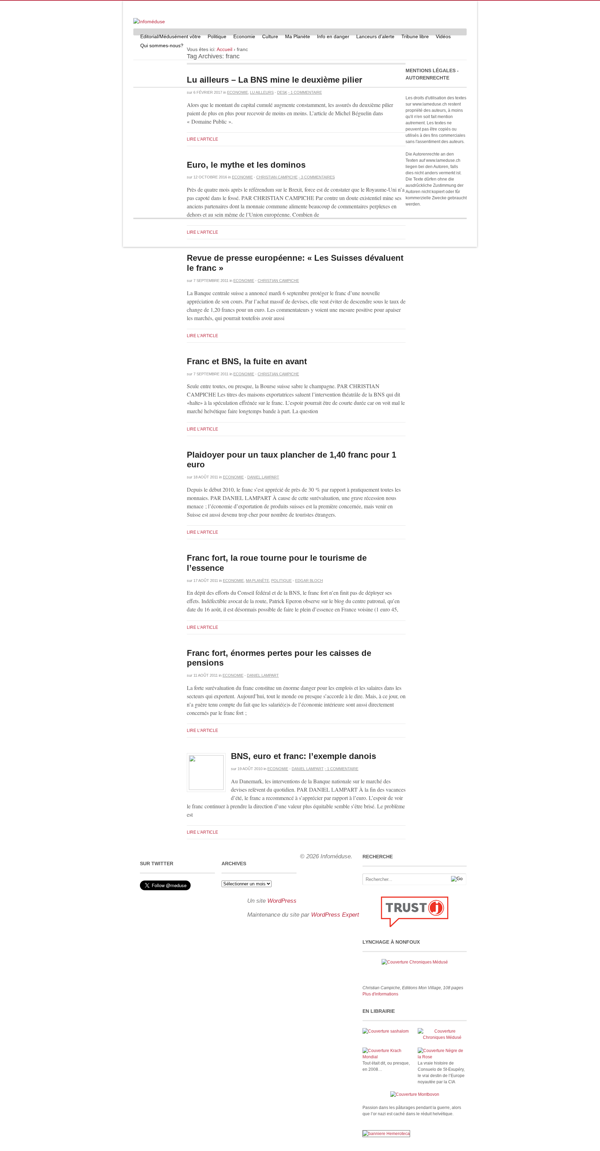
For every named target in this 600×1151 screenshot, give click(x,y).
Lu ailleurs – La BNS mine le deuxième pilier (274, 79)
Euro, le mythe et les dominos (246, 164)
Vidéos (443, 36)
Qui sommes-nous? (161, 45)
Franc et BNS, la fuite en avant (247, 361)
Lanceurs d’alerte (375, 36)
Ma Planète (297, 36)
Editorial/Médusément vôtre (170, 36)
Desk (282, 92)
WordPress (282, 901)
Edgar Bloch (309, 580)
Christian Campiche (277, 177)
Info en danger (333, 36)
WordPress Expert (335, 914)
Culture (270, 36)
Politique (217, 36)
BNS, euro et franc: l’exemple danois (303, 756)
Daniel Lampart (263, 477)
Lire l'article (202, 139)
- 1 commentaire (305, 92)
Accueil (224, 49)
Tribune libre (415, 36)
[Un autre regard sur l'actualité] (149, 21)
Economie (244, 36)
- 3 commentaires (317, 177)
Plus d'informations (380, 994)
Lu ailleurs (262, 92)
